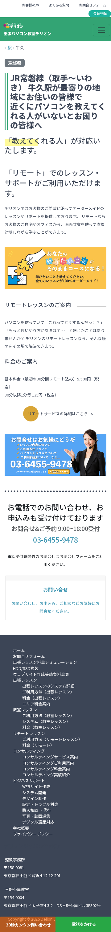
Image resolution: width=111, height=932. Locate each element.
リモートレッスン (29, 733)
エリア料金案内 (36, 704)
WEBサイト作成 (36, 786)
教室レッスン (25, 709)
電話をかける (84, 924)
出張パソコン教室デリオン (27, 33)
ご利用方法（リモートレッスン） (52, 739)
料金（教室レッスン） (42, 727)
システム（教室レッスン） (46, 721)
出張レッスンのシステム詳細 (48, 686)
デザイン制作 (34, 798)
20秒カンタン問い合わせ (28, 925)
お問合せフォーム (92, 4)
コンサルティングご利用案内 (48, 763)
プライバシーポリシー (33, 834)
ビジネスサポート (29, 780)
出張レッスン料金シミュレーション (45, 662)
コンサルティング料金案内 (46, 769)
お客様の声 (30, 4)
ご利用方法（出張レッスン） (48, 692)
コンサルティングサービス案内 (50, 757)
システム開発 (34, 792)
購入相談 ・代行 (36, 810)
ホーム (19, 650)
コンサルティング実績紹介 (46, 775)
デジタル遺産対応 (38, 822)
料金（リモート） (38, 745)
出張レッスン (25, 680)
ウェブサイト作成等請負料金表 (41, 674)
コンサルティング (29, 751)
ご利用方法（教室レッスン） (48, 715)
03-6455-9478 (55, 539)
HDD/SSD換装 (26, 668)
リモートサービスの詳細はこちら (58, 414)
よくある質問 (59, 4)
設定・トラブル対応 (40, 804)
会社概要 (21, 828)
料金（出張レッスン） (42, 698)
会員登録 (100, 13)
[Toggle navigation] (101, 30)
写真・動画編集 (36, 816)
